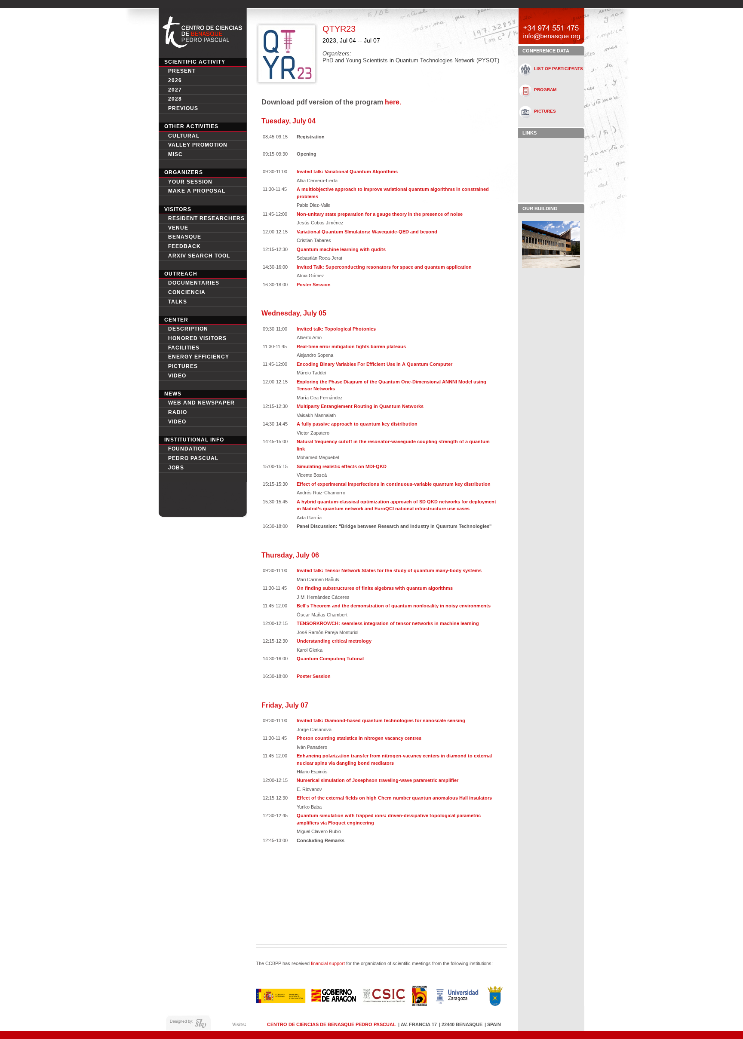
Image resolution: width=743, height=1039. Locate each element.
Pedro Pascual (193, 458)
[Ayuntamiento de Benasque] (495, 1003)
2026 (175, 80)
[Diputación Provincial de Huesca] (419, 1003)
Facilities (184, 347)
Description (188, 328)
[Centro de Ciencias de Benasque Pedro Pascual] (203, 53)
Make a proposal (196, 190)
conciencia (187, 292)
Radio (177, 412)
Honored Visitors (197, 338)
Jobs (176, 467)
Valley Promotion (197, 144)
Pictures (183, 366)
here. (393, 102)
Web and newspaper (201, 402)
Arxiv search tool (199, 255)
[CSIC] (384, 1002)
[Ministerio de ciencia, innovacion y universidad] (280, 1001)
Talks (177, 301)
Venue (178, 227)
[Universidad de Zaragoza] (457, 1003)
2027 (175, 89)
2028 (175, 98)
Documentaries (193, 282)
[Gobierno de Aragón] (333, 1000)
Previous (183, 108)
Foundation (187, 448)
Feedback (184, 246)
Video (177, 421)
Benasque (184, 236)
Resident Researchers (206, 218)
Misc (175, 154)
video (177, 375)
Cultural (184, 135)
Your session (190, 181)
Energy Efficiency (198, 356)
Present (182, 71)
